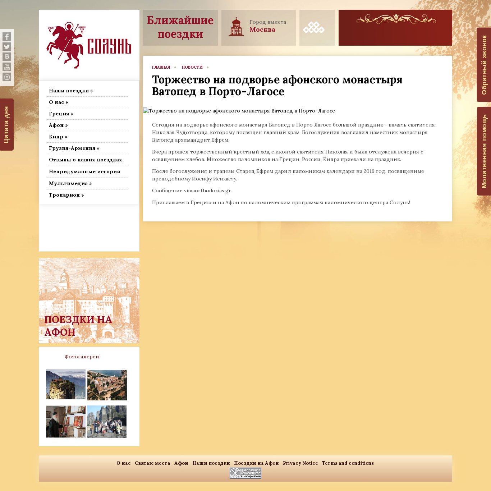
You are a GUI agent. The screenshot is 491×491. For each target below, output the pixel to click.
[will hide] (7, 36)
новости (192, 67)
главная (161, 67)
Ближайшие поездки (180, 27)
